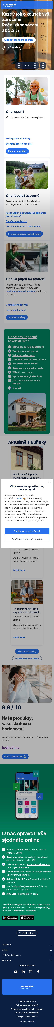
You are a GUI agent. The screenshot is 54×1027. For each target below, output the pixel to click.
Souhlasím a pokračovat (27, 531)
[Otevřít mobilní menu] (49, 5)
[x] (49, 482)
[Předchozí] (19, 65)
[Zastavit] (43, 65)
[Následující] (35, 65)
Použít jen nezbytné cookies (27, 539)
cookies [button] (19, 498)
